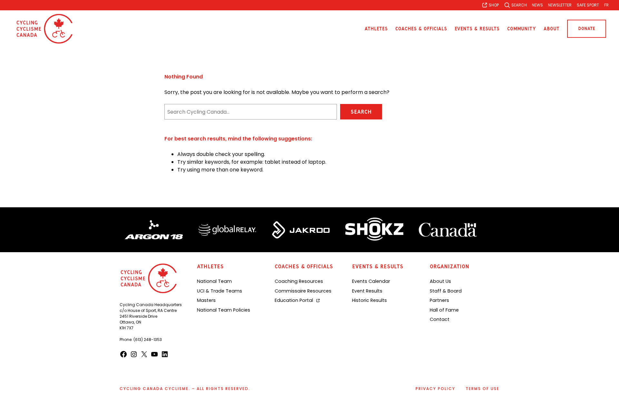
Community (521, 29)
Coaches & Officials (421, 29)
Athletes (376, 29)
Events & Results (477, 29)
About (551, 29)
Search (361, 111)
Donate (586, 28)
